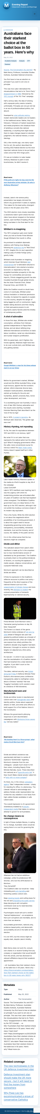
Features (7, 64)
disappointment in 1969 (12, 94)
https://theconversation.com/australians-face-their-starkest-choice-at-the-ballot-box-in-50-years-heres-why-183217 (19, 972)
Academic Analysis (10, 61)
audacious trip (19, 247)
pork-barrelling (20, 891)
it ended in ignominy (20, 417)
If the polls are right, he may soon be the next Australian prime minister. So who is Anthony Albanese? (19, 182)
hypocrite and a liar (25, 772)
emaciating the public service (23, 901)
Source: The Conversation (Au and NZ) (18, 70)
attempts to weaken (20, 590)
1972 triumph (8, 96)
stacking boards (14, 898)
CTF (28, 61)
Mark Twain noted (25, 448)
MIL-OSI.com (31, 1111)
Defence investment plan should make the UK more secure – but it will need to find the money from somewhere (18, 1081)
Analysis (21, 61)
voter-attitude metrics (22, 115)
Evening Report (20, 4)
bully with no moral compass (16, 777)
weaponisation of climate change (16, 587)
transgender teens (24, 700)
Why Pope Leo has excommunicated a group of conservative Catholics (18, 1096)
